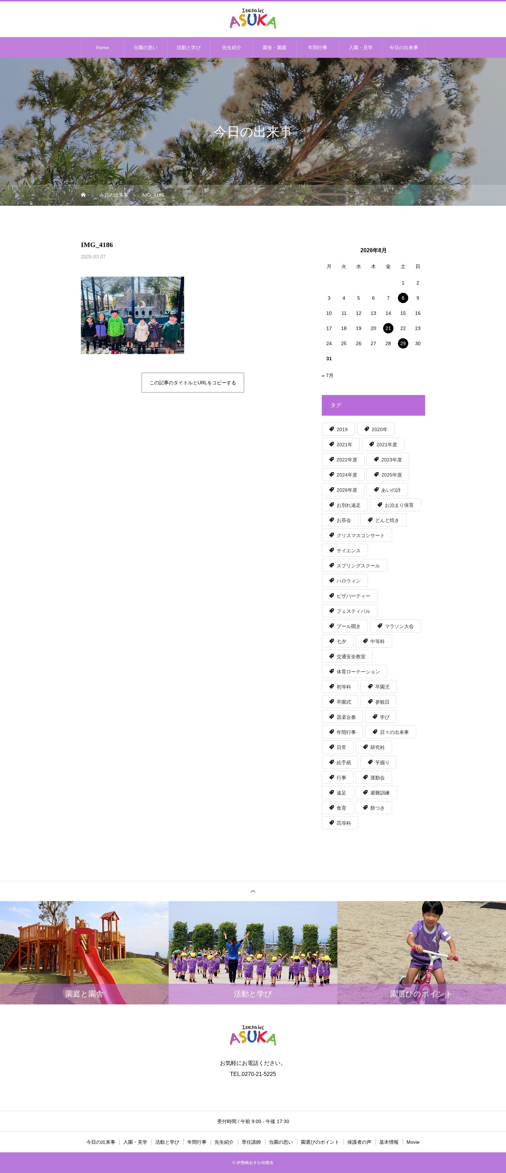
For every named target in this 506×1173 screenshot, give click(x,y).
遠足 (341, 793)
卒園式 (344, 702)
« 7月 (328, 375)
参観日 (382, 702)
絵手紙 (344, 762)
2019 (342, 429)
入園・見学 (361, 47)
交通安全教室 (351, 656)
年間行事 (317, 47)
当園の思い (146, 47)
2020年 (380, 429)
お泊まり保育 (399, 505)
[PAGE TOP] (253, 891)
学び (385, 717)
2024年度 (347, 475)
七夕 (341, 641)
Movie (413, 1142)
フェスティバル (353, 611)
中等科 (377, 641)
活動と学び (189, 47)
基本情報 (389, 1142)
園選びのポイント (320, 1142)
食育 (341, 808)
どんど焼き (387, 520)
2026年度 (347, 490)
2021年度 (387, 444)
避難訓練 (380, 793)
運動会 (377, 777)
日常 (341, 747)
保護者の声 (359, 1142)
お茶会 (344, 520)
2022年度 (347, 459)
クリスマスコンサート (361, 535)
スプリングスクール (358, 565)
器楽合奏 (346, 717)
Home (102, 47)
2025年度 (391, 475)
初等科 (344, 687)
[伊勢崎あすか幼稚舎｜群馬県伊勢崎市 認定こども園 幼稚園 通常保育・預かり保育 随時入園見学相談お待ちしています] (253, 18)
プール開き (349, 626)
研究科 (377, 747)
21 (388, 328)
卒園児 (382, 687)
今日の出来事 (403, 47)
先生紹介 (231, 47)
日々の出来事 (394, 732)
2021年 (344, 444)
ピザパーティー (353, 596)
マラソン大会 (399, 626)
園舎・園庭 (275, 47)
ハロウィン (349, 581)
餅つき (377, 808)
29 (403, 343)
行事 (341, 777)
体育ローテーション (358, 671)
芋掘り (382, 762)
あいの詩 (391, 490)
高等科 (344, 823)
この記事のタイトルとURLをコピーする (192, 382)
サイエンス (349, 550)
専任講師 (251, 1142)
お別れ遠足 (349, 505)
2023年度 (391, 459)
